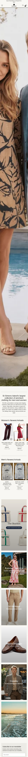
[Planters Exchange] (14, 5)
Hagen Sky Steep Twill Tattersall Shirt (19, 483)
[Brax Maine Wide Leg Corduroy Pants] (7, 432)
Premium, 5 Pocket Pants (13, 609)
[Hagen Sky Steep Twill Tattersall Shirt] (19, 471)
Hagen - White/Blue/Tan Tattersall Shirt (7, 483)
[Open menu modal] (2, 5)
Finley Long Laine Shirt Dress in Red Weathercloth (20, 444)
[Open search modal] (22, 5)
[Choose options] (11, 439)
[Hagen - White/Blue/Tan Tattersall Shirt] (7, 471)
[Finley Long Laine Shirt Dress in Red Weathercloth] (19, 432)
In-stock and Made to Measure (14, 683)
